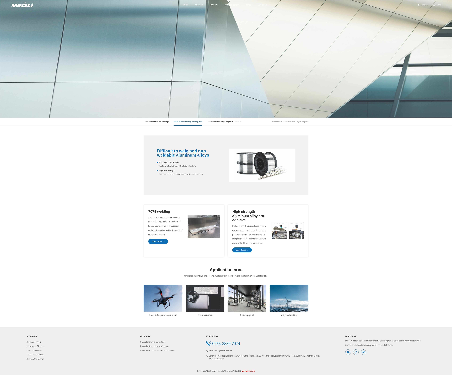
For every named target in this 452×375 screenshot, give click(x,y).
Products (213, 4)
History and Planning (36, 346)
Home (185, 4)
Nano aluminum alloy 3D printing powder (224, 121)
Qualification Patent (35, 354)
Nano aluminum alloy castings (156, 121)
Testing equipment (34, 350)
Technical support (231, 4)
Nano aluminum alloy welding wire (296, 121)
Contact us (262, 4)
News (248, 4)
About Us (199, 4)
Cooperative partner (35, 359)
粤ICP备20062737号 (248, 371)
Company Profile (34, 342)
